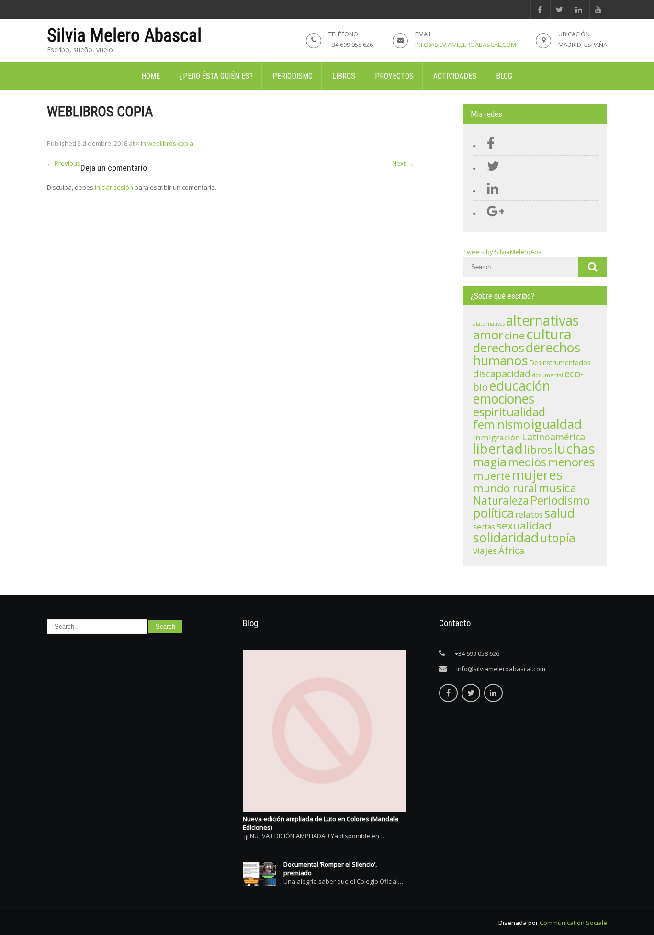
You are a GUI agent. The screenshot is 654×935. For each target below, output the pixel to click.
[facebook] (539, 9)
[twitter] (559, 9)
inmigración (496, 437)
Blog (504, 75)
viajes (485, 550)
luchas (574, 448)
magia (490, 462)
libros (538, 449)
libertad (498, 448)
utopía (557, 537)
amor (488, 334)
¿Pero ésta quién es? (216, 75)
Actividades (454, 75)
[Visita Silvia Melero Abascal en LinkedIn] (490, 191)
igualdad (556, 424)
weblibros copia (170, 143)
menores (571, 462)
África (511, 550)
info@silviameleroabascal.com (465, 44)
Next (402, 163)
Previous (63, 163)
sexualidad (524, 525)
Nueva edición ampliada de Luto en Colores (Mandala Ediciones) (320, 823)
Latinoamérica (553, 436)
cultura (549, 334)
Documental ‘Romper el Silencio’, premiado (330, 868)
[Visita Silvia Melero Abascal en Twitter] (490, 168)
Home (150, 75)
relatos (529, 514)
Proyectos (394, 75)
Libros (343, 75)
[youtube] (598, 9)
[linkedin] (578, 9)
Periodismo (292, 75)
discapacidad (501, 373)
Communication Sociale (573, 922)
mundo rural (505, 488)
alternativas (542, 320)
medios (527, 462)
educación (519, 385)
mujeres (537, 474)
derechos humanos (526, 353)
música (557, 488)
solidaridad (506, 537)
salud (559, 512)
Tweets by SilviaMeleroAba (502, 252)
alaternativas (489, 323)
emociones (503, 398)
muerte (491, 475)
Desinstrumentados (560, 362)
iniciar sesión (114, 187)
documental (547, 375)
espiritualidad (509, 411)
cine (515, 335)
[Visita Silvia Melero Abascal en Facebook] (488, 146)
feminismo (501, 424)
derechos (498, 347)
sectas (484, 527)
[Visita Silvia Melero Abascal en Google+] (493, 213)
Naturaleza (501, 500)
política (493, 512)
